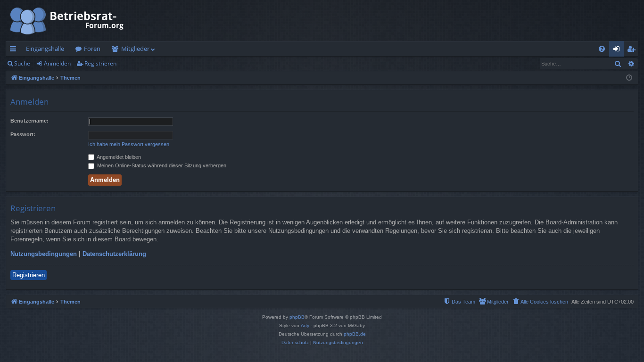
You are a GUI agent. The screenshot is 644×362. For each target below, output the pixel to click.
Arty (305, 325)
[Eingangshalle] (67, 20)
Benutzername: (29, 120)
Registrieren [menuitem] (632, 50)
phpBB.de (355, 334)
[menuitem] (601, 49)
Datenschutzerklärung (114, 253)
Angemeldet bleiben (118, 157)
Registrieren (100, 63)
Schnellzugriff (14, 50)
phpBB (297, 317)
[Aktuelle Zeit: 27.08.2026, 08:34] (629, 78)
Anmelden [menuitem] (618, 50)
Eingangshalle (45, 48)
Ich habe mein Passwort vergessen (128, 144)
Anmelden (57, 63)
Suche (22, 63)
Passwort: (22, 134)
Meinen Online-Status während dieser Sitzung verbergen (161, 165)
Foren (92, 48)
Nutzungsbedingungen (43, 253)
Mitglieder (135, 48)
